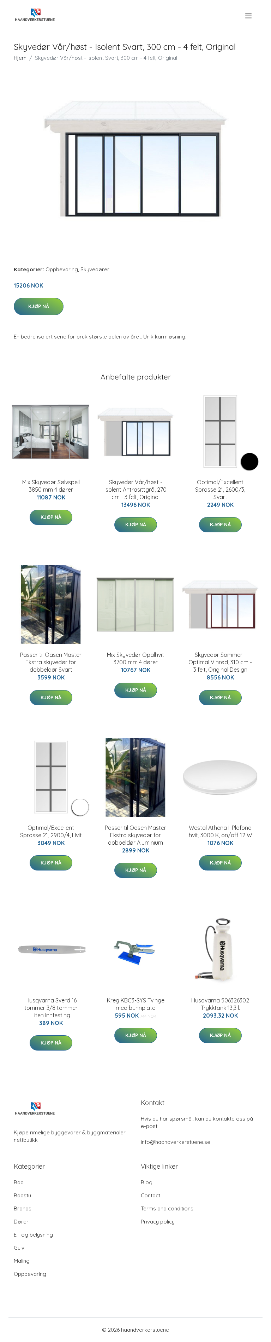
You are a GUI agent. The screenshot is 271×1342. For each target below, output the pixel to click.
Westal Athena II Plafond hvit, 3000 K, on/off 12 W (220, 831)
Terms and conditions (167, 1208)
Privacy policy (158, 1221)
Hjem (20, 57)
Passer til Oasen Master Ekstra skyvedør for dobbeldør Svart (51, 662)
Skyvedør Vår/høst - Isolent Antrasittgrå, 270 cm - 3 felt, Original (135, 490)
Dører (21, 1221)
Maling (22, 1260)
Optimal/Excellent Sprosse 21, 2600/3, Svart (220, 490)
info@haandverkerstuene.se (175, 1142)
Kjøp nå (38, 306)
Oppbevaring (62, 269)
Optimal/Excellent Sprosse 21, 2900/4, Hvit (51, 831)
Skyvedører (94, 269)
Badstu (22, 1195)
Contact (150, 1195)
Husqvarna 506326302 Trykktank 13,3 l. (220, 1004)
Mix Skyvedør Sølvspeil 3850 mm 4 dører (51, 486)
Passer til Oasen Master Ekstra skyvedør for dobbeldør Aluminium (135, 835)
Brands (22, 1208)
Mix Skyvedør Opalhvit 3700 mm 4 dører (135, 658)
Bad (19, 1182)
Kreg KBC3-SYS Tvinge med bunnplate (135, 1004)
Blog (146, 1182)
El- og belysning (33, 1234)
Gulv (19, 1247)
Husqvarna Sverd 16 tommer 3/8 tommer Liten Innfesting (51, 1008)
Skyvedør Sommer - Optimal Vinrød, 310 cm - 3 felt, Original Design (220, 662)
